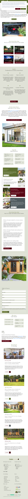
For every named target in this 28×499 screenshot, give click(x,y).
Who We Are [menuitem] (16, 476)
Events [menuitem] (16, 480)
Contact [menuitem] (5, 486)
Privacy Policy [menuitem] (5, 488)
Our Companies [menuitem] (17, 478)
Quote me (5, 175)
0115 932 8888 (6, 464)
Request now (6, 185)
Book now (13, 207)
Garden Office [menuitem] (6, 477)
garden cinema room (18, 14)
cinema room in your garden (14, 110)
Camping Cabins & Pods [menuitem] (7, 480)
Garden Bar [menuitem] (5, 479)
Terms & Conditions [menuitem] (6, 487)
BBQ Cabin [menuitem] (5, 478)
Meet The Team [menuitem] (17, 477)
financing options (20, 336)
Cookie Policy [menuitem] (5, 489)
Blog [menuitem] (15, 479)
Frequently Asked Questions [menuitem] (7, 490)
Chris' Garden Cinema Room (19, 51)
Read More (7, 398)
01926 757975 (17, 464)
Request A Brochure (6, 248)
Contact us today (13, 101)
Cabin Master (10, 111)
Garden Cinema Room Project (19, 60)
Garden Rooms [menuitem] (6, 476)
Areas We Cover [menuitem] (17, 481)
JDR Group (19, 496)
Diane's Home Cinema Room (9, 51)
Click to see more (8, 53)
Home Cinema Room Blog (8, 60)
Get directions (14, 195)
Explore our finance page (16, 338)
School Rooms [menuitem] (5, 481)
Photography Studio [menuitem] (6, 482)
